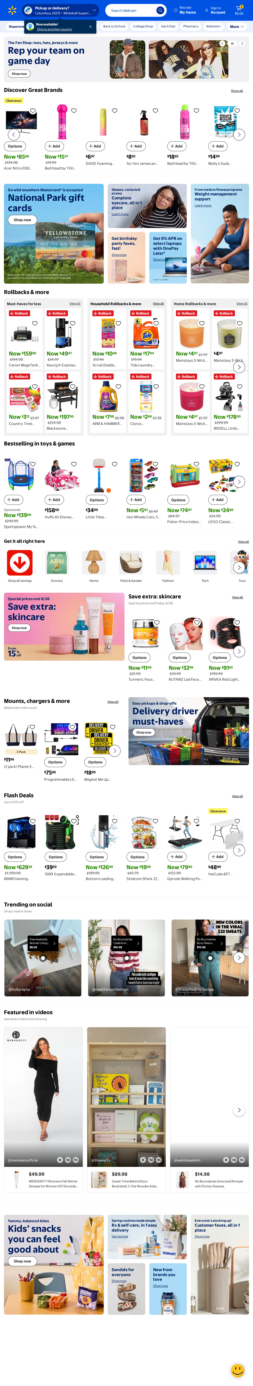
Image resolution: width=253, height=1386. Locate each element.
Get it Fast (168, 26)
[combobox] (136, 10)
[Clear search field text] (149, 10)
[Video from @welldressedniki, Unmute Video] (234, 1160)
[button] (185, 10)
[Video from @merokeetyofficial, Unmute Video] (68, 1160)
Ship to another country (54, 29)
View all (75, 303)
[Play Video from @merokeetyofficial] (43, 1097)
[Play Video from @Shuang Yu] (126, 1097)
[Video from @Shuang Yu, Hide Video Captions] (159, 1160)
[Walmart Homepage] (12, 10)
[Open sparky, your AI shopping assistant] (237, 1370)
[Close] (91, 27)
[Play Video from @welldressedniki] (209, 1097)
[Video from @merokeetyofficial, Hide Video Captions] (76, 1160)
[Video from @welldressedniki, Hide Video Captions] (242, 1160)
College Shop (143, 26)
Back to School (114, 26)
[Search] (160, 10)
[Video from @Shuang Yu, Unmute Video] (151, 1160)
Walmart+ (190, 26)
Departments (19, 26)
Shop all (237, 91)
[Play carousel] (232, 43)
